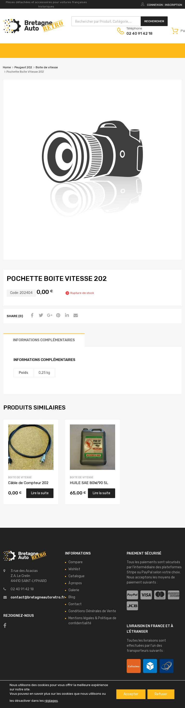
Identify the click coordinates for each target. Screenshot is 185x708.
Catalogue (76, 576)
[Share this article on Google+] (49, 315)
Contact (75, 604)
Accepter (131, 694)
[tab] (44, 340)
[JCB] (132, 606)
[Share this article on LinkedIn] (66, 315)
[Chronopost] (150, 666)
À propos (75, 583)
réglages (51, 700)
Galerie (73, 590)
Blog (71, 597)
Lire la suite (40, 493)
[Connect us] (5, 625)
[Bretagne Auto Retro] (34, 32)
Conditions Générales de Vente (92, 611)
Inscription (173, 5)
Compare (75, 562)
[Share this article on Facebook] (31, 315)
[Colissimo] (134, 666)
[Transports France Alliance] (166, 666)
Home (7, 67)
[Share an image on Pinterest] (57, 315)
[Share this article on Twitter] (40, 315)
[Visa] (146, 595)
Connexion (155, 5)
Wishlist (74, 569)
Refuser (161, 694)
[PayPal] (132, 595)
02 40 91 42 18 (138, 33)
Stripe (131, 572)
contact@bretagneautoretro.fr (38, 597)
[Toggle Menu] (179, 48)
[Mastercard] (159, 595)
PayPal (147, 572)
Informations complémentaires (44, 340)
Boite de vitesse (47, 67)
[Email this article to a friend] (75, 315)
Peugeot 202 (23, 67)
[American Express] (173, 595)
